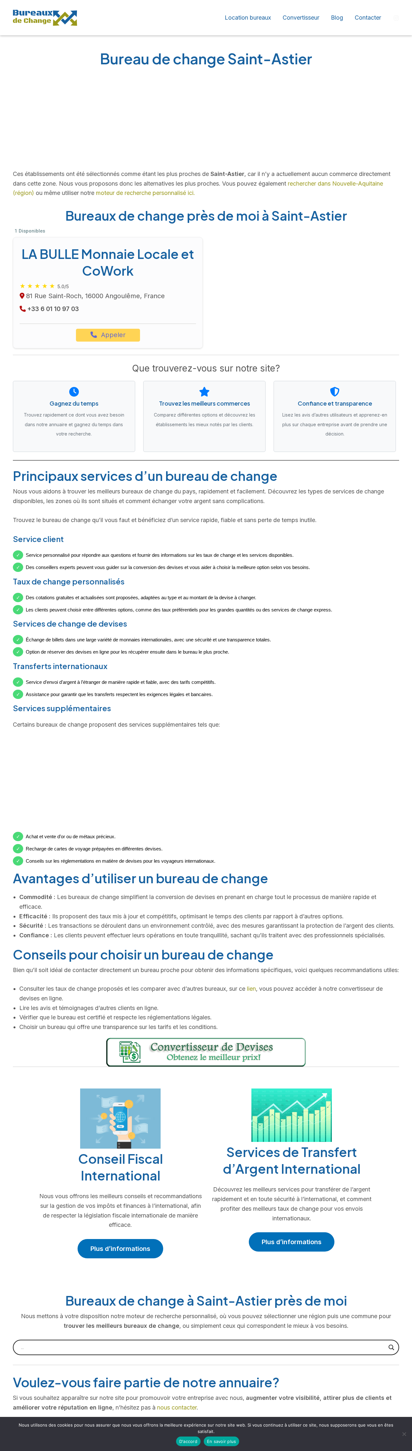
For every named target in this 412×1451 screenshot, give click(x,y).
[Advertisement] (206, 121)
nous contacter (177, 1407)
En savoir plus (221, 1441)
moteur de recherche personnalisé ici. (145, 192)
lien (251, 988)
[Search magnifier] (391, 1347)
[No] (404, 1434)
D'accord (188, 1441)
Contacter (368, 17)
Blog (337, 17)
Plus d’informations (120, 1249)
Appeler (112, 335)
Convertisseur (301, 17)
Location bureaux (248, 17)
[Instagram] (396, 18)
